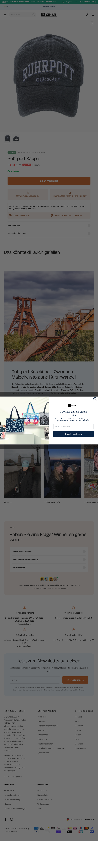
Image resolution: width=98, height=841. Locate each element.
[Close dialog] (95, 399)
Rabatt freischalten (73, 434)
